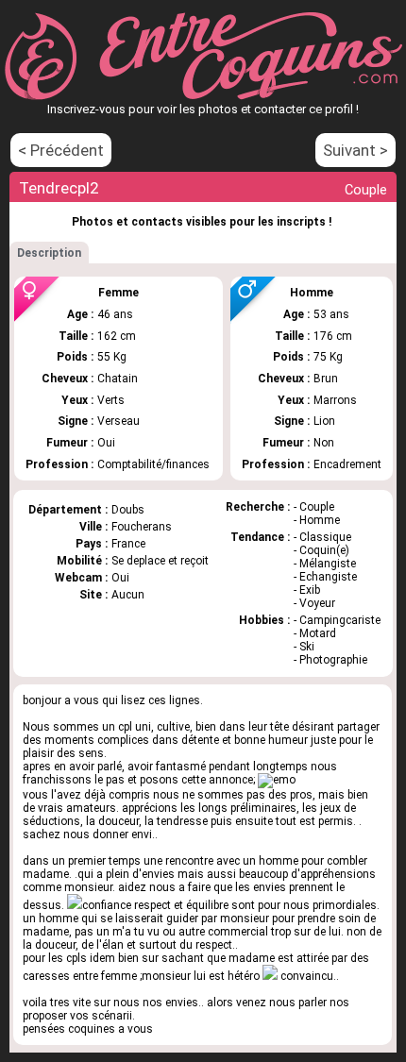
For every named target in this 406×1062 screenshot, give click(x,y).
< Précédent (61, 150)
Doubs (127, 509)
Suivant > (355, 150)
